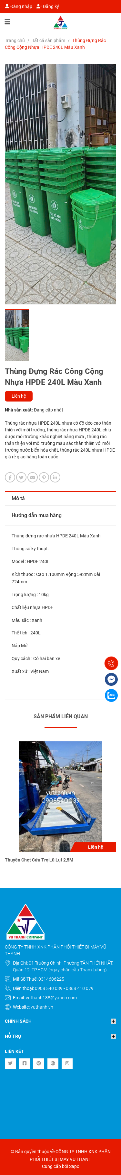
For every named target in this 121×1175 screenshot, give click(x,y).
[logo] (60, 22)
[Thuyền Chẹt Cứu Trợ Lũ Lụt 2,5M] (60, 796)
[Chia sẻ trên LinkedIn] (55, 477)
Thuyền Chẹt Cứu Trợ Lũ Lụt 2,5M (39, 859)
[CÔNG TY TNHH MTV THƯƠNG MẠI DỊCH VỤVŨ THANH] (60, 922)
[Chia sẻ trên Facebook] (10, 477)
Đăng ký (50, 6)
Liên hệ (19, 396)
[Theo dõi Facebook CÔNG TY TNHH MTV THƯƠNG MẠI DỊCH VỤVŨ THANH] (24, 1063)
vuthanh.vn (42, 1007)
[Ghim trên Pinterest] (44, 477)
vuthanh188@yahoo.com (51, 997)
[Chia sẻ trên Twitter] (21, 477)
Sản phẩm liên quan (61, 716)
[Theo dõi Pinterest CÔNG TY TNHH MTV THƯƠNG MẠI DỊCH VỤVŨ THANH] (38, 1063)
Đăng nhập (20, 6)
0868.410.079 (80, 988)
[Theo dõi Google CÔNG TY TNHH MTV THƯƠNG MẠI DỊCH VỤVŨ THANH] (52, 1063)
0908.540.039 (49, 988)
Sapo (74, 1166)
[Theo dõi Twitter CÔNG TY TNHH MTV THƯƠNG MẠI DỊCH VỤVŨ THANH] (10, 1063)
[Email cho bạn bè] (32, 477)
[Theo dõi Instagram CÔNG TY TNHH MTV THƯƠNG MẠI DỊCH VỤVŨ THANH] (67, 1063)
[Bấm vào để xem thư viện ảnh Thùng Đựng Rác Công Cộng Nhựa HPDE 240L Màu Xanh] (60, 184)
